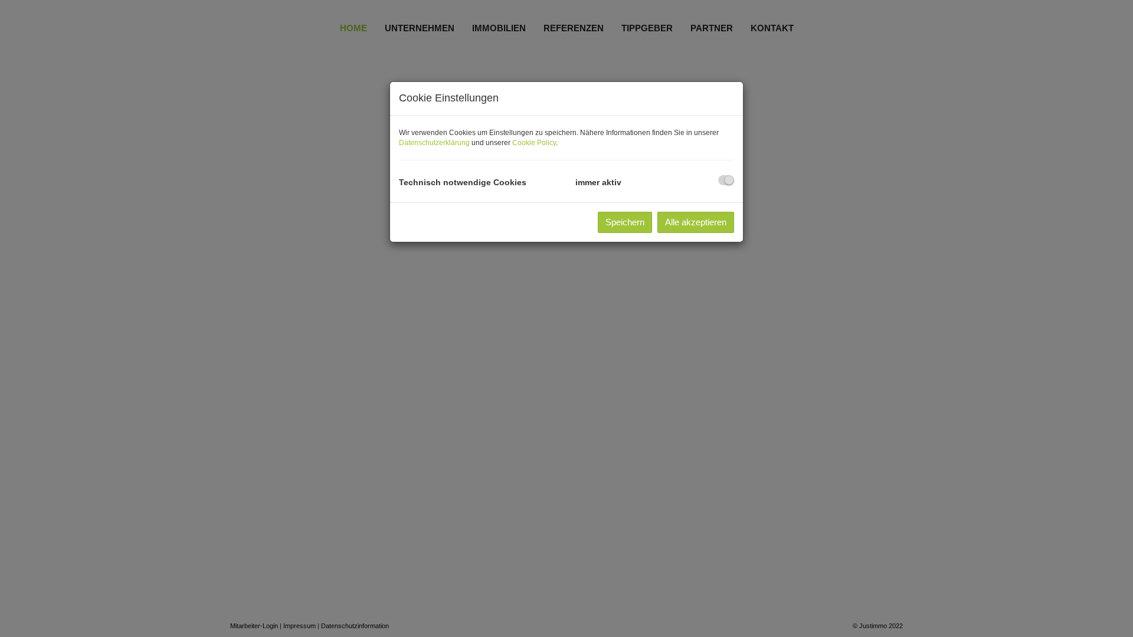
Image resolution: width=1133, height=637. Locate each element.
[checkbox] (726, 180)
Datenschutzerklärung (434, 143)
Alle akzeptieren (695, 222)
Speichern (624, 222)
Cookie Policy (534, 143)
